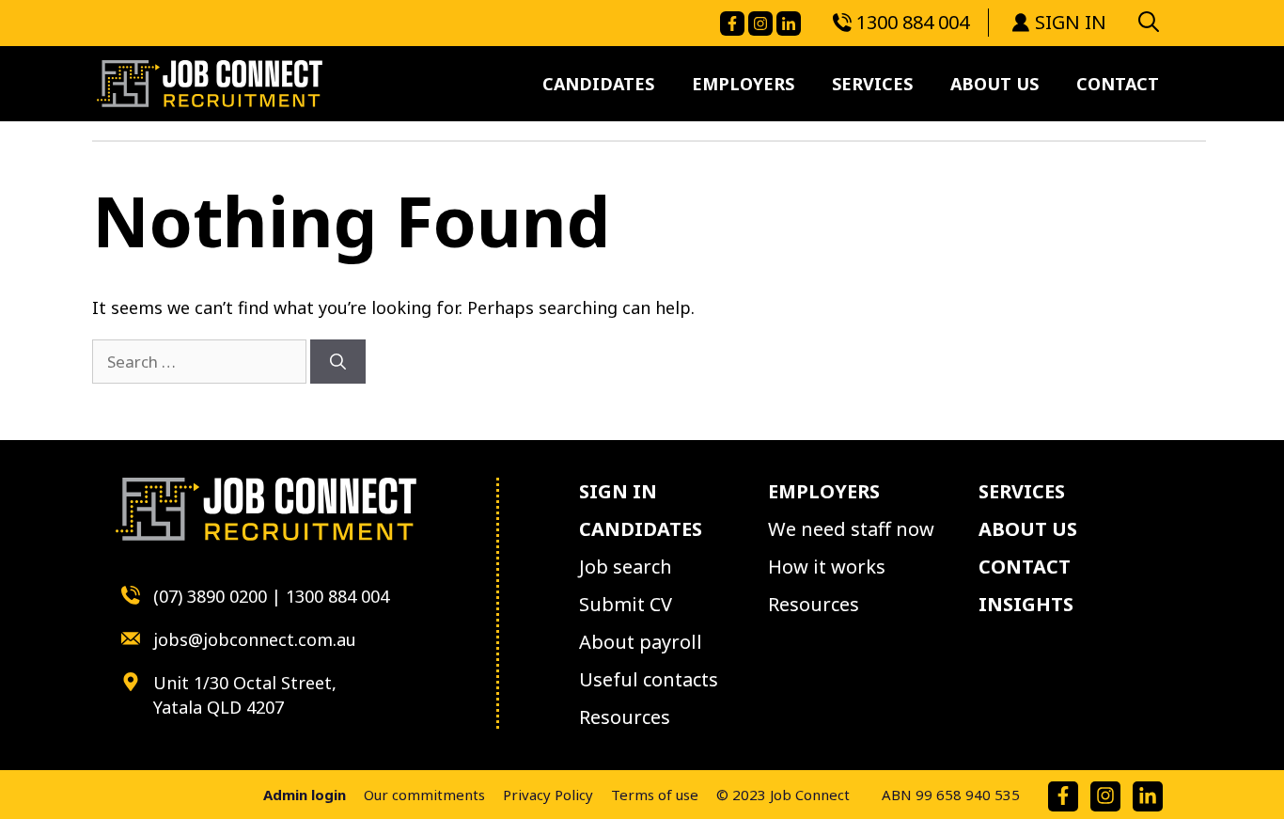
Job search (625, 566)
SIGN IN (1070, 22)
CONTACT (1025, 566)
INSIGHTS (1026, 604)
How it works (826, 566)
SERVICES (1022, 491)
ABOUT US (1028, 529)
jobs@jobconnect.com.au (254, 639)
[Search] (338, 362)
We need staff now (851, 529)
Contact (1117, 83)
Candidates (598, 83)
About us (994, 83)
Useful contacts (648, 679)
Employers (743, 83)
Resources (624, 717)
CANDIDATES (640, 529)
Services (872, 83)
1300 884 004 (912, 22)
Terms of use (654, 794)
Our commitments (424, 794)
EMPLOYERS (824, 491)
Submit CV (625, 604)
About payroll (640, 641)
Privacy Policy (548, 794)
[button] (1148, 21)
